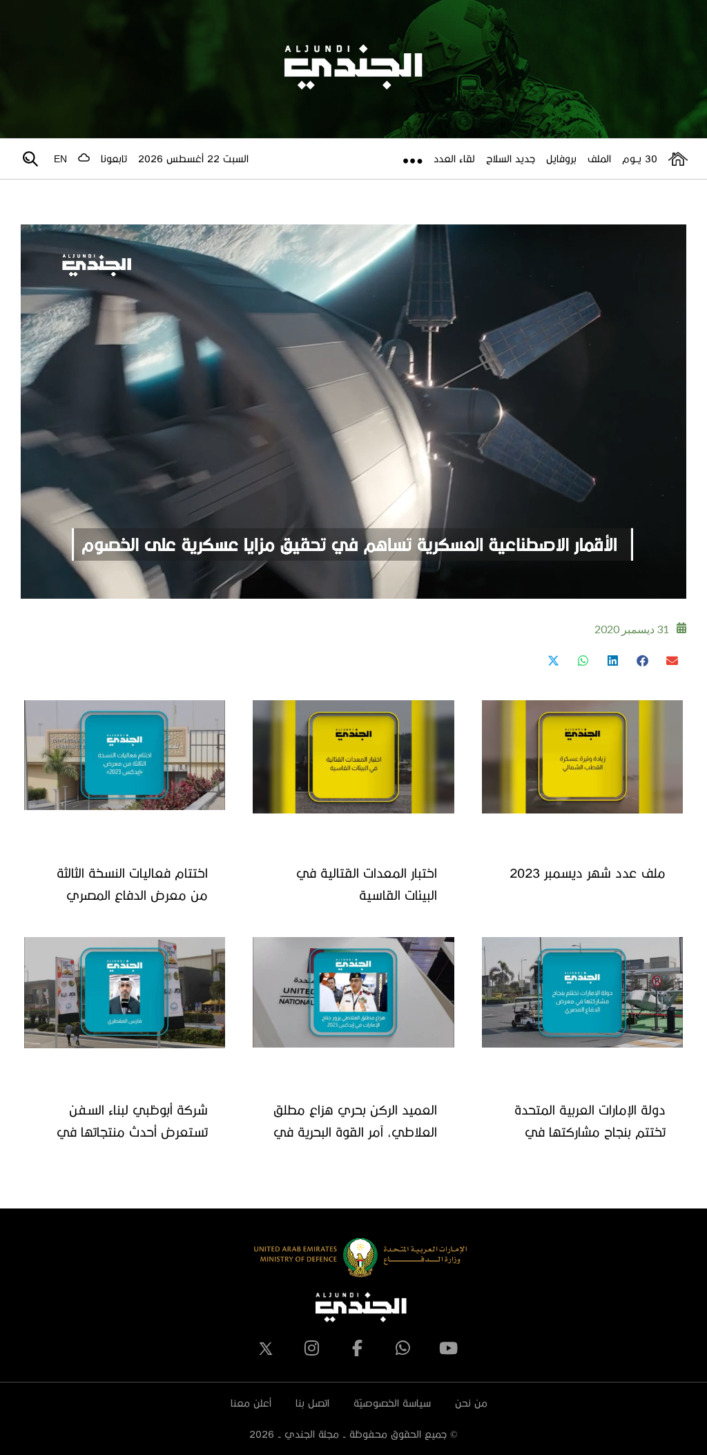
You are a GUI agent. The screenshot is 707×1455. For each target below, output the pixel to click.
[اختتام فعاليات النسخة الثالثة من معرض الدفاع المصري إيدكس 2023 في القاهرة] (124, 755)
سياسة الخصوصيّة (392, 1403)
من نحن (471, 1403)
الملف (599, 158)
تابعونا (114, 158)
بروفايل (561, 158)
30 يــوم (639, 158)
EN (60, 158)
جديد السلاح (510, 158)
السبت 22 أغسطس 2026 (193, 158)
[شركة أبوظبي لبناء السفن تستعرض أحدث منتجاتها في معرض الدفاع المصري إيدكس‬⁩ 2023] (124, 992)
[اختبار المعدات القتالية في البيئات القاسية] (353, 756)
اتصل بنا (312, 1403)
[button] (671, 660)
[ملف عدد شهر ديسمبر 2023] (582, 756)
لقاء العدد (454, 158)
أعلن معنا (251, 1403)
